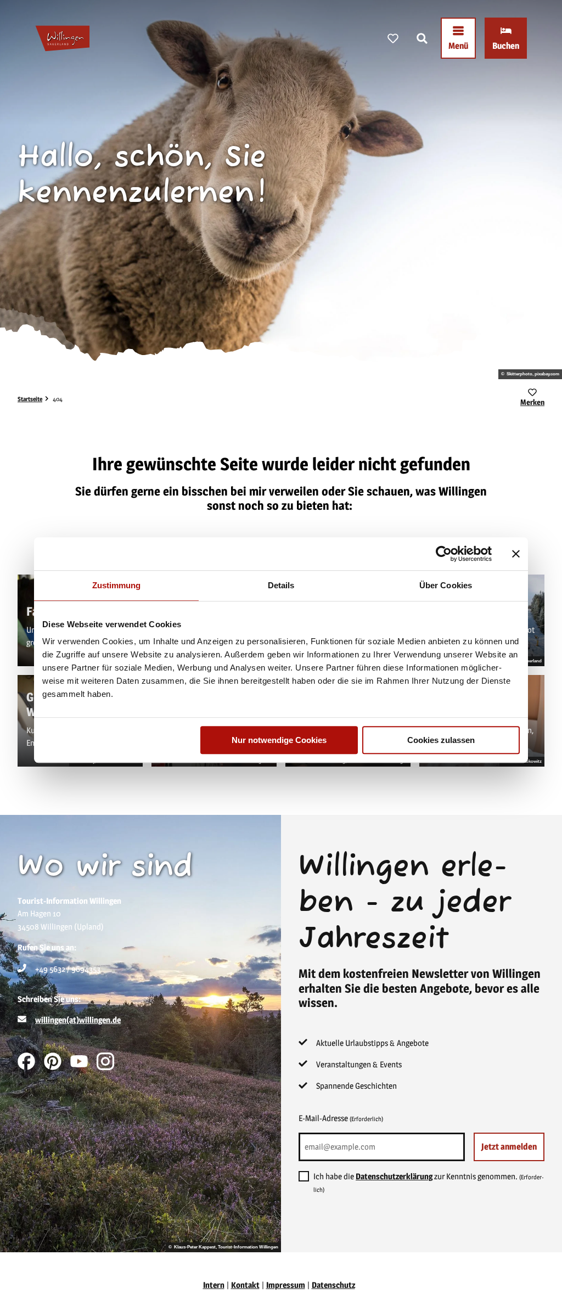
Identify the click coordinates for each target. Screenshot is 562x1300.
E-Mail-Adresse (341, 1118)
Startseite (30, 399)
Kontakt (245, 1285)
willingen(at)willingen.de (78, 1020)
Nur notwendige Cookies (279, 740)
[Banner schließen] (516, 554)
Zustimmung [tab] (116, 585)
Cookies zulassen (441, 740)
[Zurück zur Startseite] (62, 38)
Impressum (285, 1285)
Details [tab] (281, 585)
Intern (213, 1285)
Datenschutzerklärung (394, 1176)
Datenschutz (333, 1285)
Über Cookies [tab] (445, 585)
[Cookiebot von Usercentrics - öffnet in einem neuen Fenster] (444, 553)
